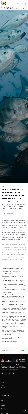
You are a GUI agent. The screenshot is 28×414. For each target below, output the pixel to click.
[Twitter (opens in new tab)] (6, 373)
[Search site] (22, 3)
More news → (23, 350)
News (13, 7)
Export (2, 382)
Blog (2, 400)
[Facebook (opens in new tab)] (9, 373)
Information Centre (5, 395)
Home (2, 7)
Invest (2, 385)
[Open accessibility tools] (25, 411)
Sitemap (3, 398)
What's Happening (7, 7)
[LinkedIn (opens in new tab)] (2, 373)
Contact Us (3, 410)
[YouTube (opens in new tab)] (13, 373)
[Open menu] (25, 3)
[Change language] (19, 3)
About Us (3, 408)
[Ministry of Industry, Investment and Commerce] (20, 360)
